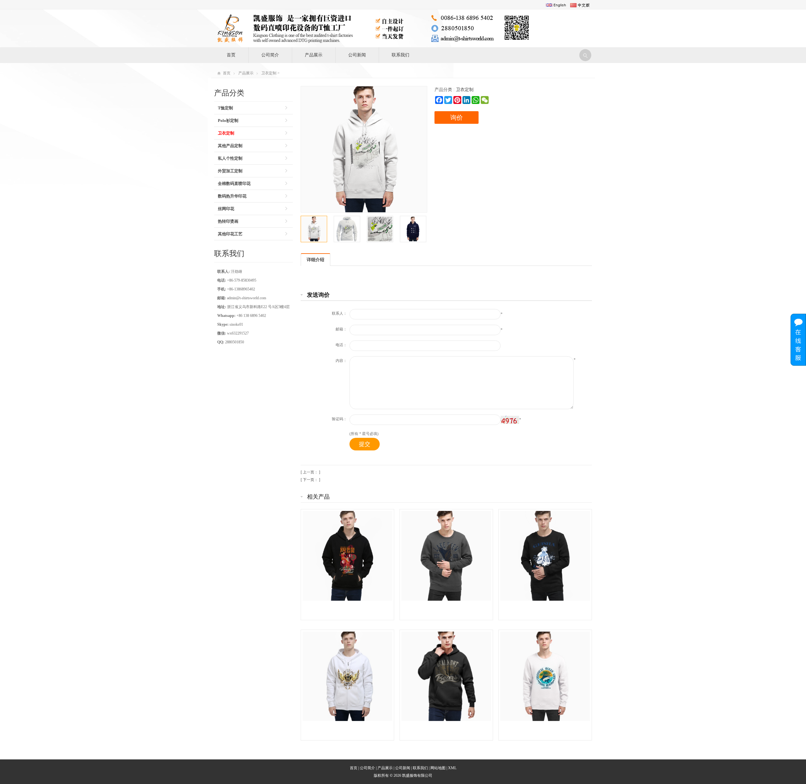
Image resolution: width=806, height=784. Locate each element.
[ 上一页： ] (310, 472)
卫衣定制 (268, 73)
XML (452, 768)
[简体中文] (580, 5)
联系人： (339, 313)
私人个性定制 (230, 158)
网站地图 (438, 768)
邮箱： (341, 329)
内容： (341, 360)
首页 (231, 55)
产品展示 (313, 55)
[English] (556, 5)
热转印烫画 (228, 221)
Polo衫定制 (228, 120)
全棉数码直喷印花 (234, 183)
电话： (341, 345)
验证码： (339, 419)
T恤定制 (225, 108)
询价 (456, 117)
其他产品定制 (230, 145)
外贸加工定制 (230, 171)
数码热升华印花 (232, 196)
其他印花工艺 (230, 234)
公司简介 (270, 55)
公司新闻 (357, 55)
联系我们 (400, 55)
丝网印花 (226, 208)
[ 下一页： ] (310, 480)
